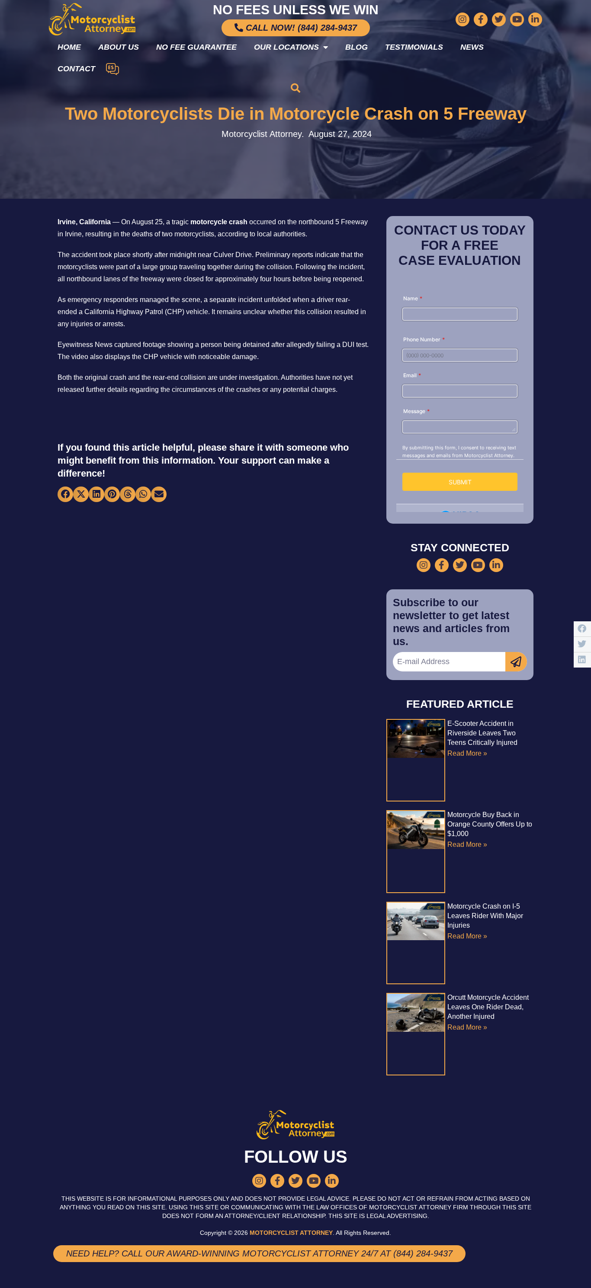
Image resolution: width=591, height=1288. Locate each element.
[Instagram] (462, 19)
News (472, 47)
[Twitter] (499, 19)
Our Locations (286, 47)
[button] (295, 88)
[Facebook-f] (481, 19)
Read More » (467, 753)
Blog (356, 47)
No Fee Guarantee (196, 47)
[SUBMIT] (516, 661)
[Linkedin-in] (535, 19)
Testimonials (414, 47)
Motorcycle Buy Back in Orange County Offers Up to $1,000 (489, 824)
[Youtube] (517, 19)
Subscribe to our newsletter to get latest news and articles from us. (451, 621)
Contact (76, 68)
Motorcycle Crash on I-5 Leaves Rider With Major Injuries (485, 916)
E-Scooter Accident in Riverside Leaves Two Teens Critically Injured (482, 733)
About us (118, 47)
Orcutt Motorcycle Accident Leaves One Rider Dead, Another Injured (488, 1007)
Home (69, 47)
